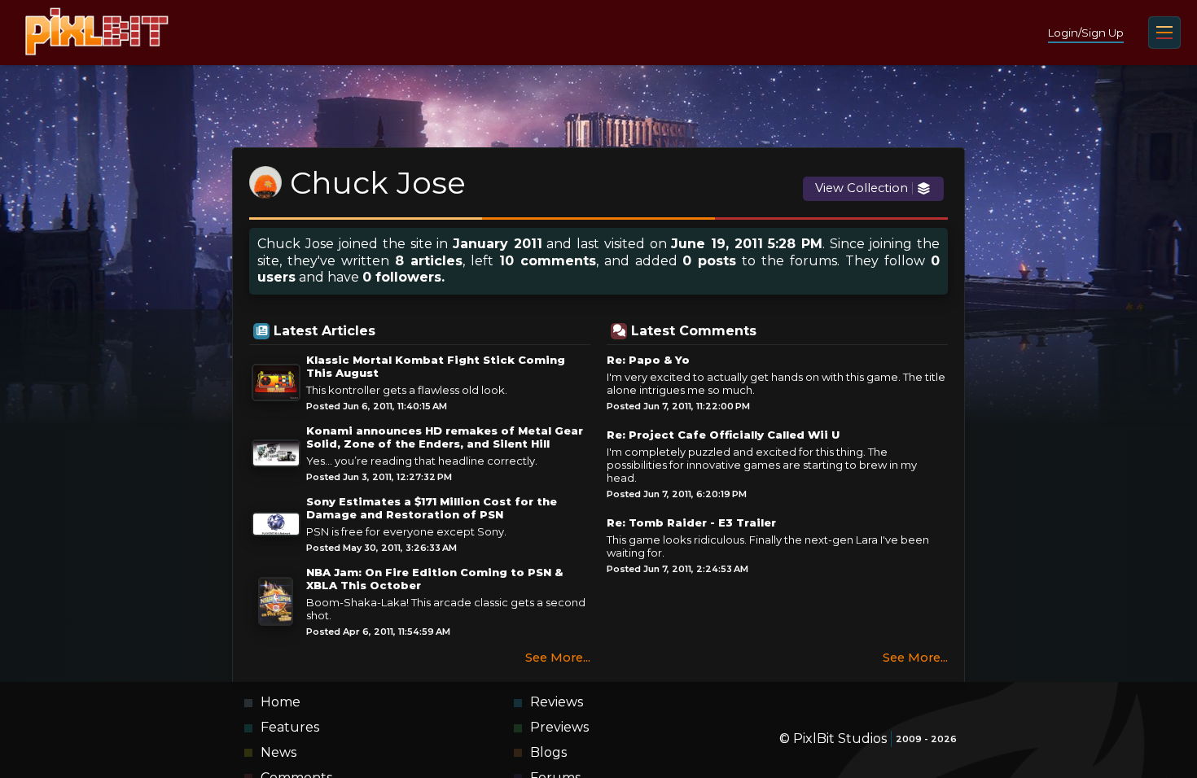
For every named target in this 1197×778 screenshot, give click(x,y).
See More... (557, 657)
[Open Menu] (1164, 32)
